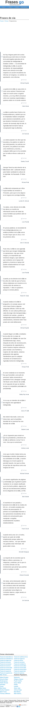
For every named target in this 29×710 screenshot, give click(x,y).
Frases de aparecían (20, 671)
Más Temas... (3, 674)
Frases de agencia (19, 658)
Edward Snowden (24, 575)
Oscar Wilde (17, 682)
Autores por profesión (9, 701)
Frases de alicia (18, 660)
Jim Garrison (25, 133)
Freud (1, 686)
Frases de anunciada (6, 667)
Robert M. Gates (24, 295)
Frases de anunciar (5, 669)
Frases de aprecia (19, 673)
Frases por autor (21, 700)
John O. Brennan (24, 242)
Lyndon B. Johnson (24, 201)
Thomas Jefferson (5, 693)
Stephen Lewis (25, 429)
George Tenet (25, 366)
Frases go (8, 705)
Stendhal (2, 684)
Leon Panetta (25, 222)
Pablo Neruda (4, 682)
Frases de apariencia (6, 673)
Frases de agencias (5, 660)
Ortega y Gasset (18, 679)
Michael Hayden (24, 83)
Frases (3, 7)
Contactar (2, 706)
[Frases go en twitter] (19, 706)
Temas (10, 7)
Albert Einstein (4, 677)
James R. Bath (25, 410)
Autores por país (18, 701)
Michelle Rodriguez (24, 552)
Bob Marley (17, 691)
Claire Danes (25, 106)
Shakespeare (4, 681)
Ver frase (25, 79)
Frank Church (25, 528)
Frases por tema (12, 700)
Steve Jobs (17, 688)
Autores (17, 7)
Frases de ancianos (5, 664)
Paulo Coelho (18, 681)
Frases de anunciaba (20, 665)
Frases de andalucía (20, 664)
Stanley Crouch (25, 161)
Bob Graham (25, 496)
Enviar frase (9, 702)
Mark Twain (3, 691)
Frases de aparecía (5, 671)
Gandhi (16, 686)
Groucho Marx (4, 679)
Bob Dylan (3, 688)
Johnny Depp (18, 690)
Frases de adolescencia (21, 657)
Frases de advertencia (6, 658)
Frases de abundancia (6, 657)
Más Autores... (18, 693)
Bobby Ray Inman (24, 394)
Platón (16, 684)
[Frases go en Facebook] (17, 706)
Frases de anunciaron (20, 669)
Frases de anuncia (5, 665)
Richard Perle (25, 182)
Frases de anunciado (20, 667)
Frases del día (24, 7)
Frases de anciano (19, 662)
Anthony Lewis (25, 448)
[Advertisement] (14, 12)
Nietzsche (17, 677)
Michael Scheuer (24, 473)
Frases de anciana (5, 662)
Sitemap (7, 706)
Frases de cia (7, 18)
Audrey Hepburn (4, 690)
